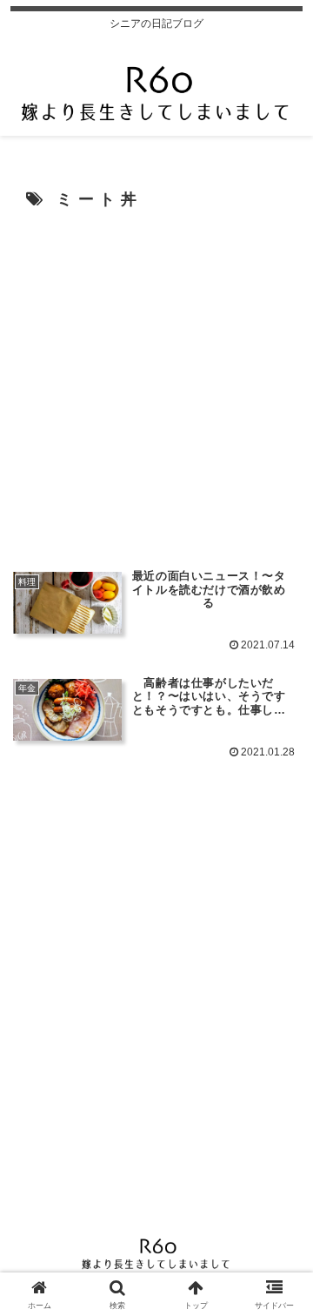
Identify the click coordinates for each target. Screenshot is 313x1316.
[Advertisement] (156, 387)
